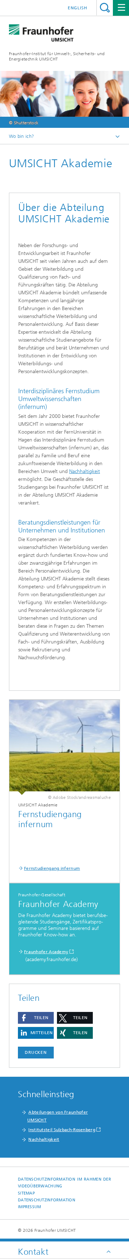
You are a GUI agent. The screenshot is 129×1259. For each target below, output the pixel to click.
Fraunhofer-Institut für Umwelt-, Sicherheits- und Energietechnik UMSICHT (57, 56)
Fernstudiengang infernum (52, 868)
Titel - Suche (105, 7)
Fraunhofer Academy (46, 951)
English (77, 7)
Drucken (36, 1052)
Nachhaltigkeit (84, 471)
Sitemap (26, 1193)
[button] (36, 1018)
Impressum (29, 1207)
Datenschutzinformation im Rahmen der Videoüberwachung (64, 1182)
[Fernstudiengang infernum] (64, 747)
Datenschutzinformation (46, 1200)
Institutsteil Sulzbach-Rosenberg (61, 1129)
